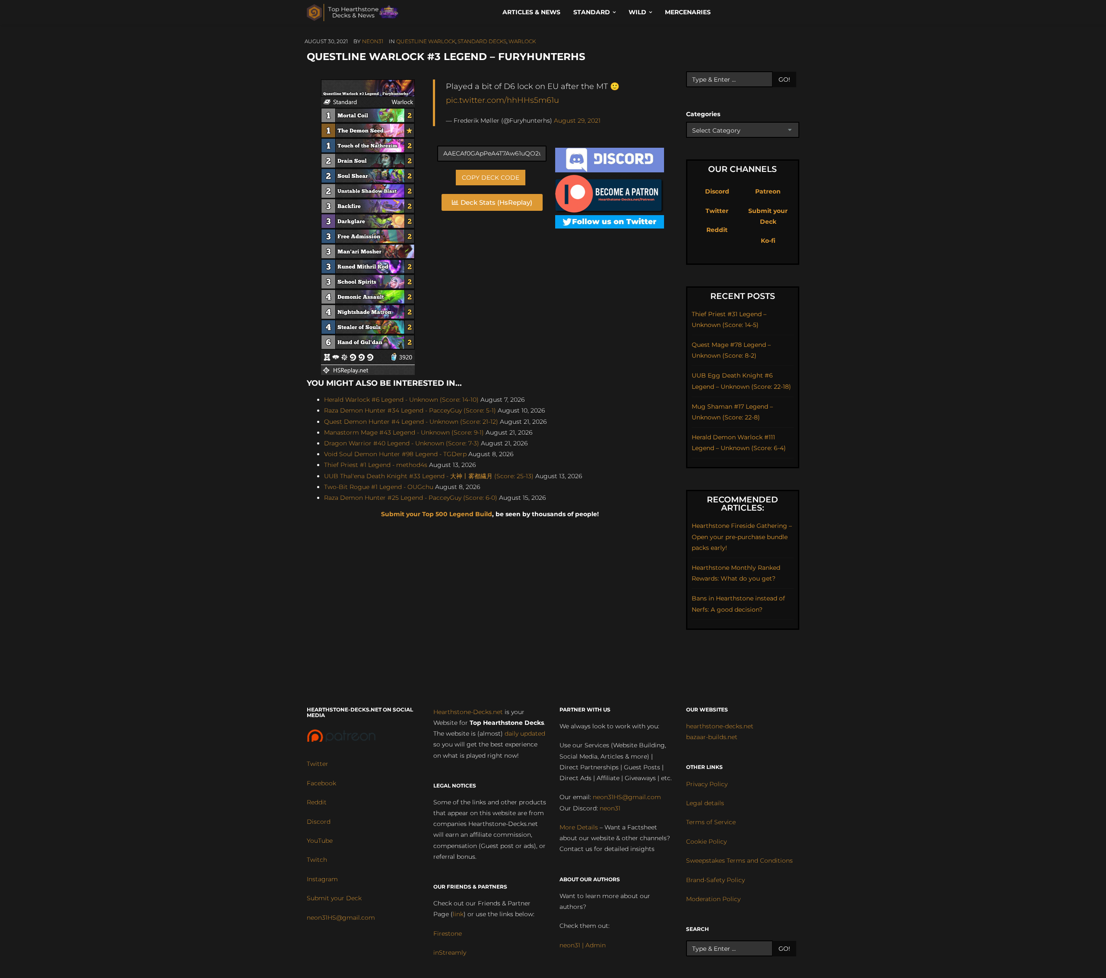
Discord (717, 191)
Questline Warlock (425, 41)
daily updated (525, 733)
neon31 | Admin (582, 945)
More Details (578, 827)
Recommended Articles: (742, 504)
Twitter (717, 211)
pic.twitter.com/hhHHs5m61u (502, 100)
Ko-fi (768, 240)
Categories (703, 114)
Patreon (768, 191)
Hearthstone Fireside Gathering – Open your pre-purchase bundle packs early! (742, 536)
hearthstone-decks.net (719, 726)
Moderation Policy (713, 899)
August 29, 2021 (577, 120)
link (458, 914)
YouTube (320, 841)
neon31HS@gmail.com (341, 917)
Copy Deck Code (490, 177)
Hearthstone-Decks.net (468, 712)
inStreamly (449, 952)
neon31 (372, 41)
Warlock (522, 41)
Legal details (705, 803)
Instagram (322, 879)
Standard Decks (482, 41)
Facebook (321, 783)
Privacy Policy (707, 784)
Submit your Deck (334, 898)
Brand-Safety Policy (715, 880)
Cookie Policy (706, 841)
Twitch (317, 860)
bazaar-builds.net (711, 737)
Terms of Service (711, 822)
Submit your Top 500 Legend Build (436, 514)
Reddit (717, 230)
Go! (784, 79)
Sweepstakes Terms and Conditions (739, 860)
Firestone (447, 933)
